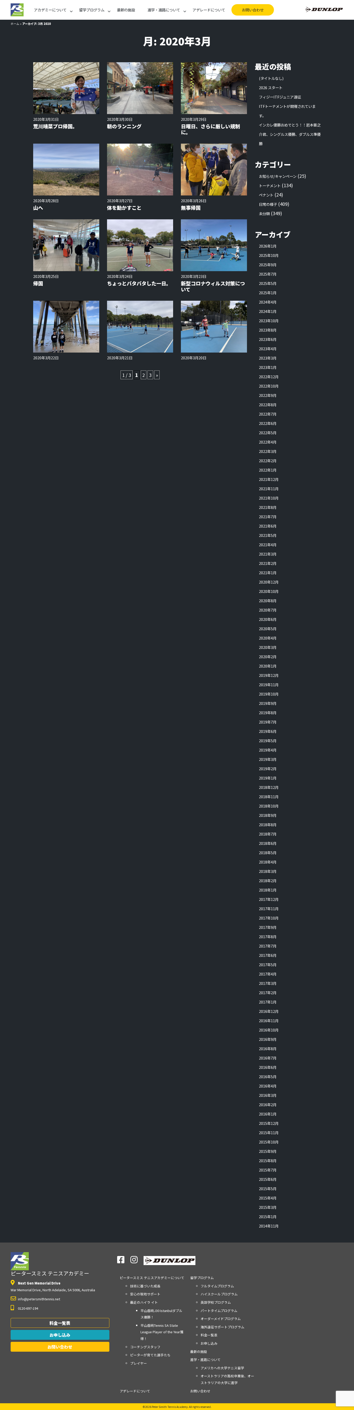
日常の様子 (268, 204)
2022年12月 (269, 376)
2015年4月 (268, 1198)
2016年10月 (269, 1030)
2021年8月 (268, 507)
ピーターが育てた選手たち (150, 1354)
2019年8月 (268, 712)
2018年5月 (268, 852)
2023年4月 (268, 348)
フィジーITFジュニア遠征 (280, 97)
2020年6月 (268, 619)
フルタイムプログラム (217, 1285)
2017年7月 (268, 946)
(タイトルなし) (271, 78)
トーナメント (270, 185)
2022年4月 (268, 442)
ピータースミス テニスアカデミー (50, 1273)
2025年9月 (268, 264)
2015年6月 (268, 1179)
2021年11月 (269, 488)
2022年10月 (269, 386)
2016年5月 (268, 1076)
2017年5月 (268, 964)
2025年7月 (268, 274)
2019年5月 (268, 740)
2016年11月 (269, 1020)
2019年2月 (268, 768)
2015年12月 (269, 1123)
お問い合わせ (253, 9)
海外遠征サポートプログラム (222, 1326)
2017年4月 (268, 974)
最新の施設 (126, 9)
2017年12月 (269, 899)
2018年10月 (269, 806)
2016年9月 (268, 1039)
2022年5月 (268, 432)
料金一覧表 (59, 1323)
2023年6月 (268, 339)
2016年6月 (268, 1067)
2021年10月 (269, 498)
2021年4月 (268, 544)
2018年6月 (268, 843)
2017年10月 (269, 918)
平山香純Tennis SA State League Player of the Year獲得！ (161, 1332)
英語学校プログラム (216, 1302)
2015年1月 (268, 1216)
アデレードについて (209, 9)
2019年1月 (268, 778)
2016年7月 (268, 1058)
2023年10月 (269, 320)
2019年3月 (268, 759)
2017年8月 (268, 936)
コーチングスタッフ (145, 1346)
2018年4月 (268, 862)
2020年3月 (268, 647)
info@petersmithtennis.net (39, 1298)
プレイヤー (138, 1363)
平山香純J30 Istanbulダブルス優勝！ (161, 1314)
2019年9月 (268, 703)
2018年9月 (268, 815)
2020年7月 (268, 610)
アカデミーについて (50, 9)
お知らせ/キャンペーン (277, 176)
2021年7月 (268, 516)
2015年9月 (268, 1151)
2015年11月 (269, 1132)
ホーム (15, 24)
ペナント (266, 195)
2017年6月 (268, 955)
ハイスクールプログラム (219, 1294)
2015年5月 (268, 1188)
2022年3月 (268, 451)
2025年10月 (269, 255)
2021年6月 (268, 526)
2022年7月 (268, 414)
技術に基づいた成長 (145, 1285)
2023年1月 (268, 367)
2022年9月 (268, 395)
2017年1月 (268, 1002)
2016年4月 (268, 1086)
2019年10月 (269, 694)
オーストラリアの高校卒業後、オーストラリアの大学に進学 (227, 1379)
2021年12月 (269, 479)
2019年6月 (268, 731)
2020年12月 (269, 582)
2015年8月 (268, 1160)
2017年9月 (268, 927)
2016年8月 (268, 1048)
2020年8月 (268, 600)
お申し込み (59, 1335)
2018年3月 (268, 871)
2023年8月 (268, 330)
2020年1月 (268, 666)
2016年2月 (268, 1104)
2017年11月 (269, 908)
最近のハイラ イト (144, 1302)
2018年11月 (269, 796)
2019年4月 (268, 750)
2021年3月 (268, 554)
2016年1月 (268, 1114)
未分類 (264, 213)
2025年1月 (268, 292)
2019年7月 (268, 722)
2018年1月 (268, 890)
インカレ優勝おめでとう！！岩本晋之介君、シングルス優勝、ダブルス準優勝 (290, 134)
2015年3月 (268, 1207)
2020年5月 (268, 628)
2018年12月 (269, 787)
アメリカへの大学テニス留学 (222, 1367)
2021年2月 (268, 563)
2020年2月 (268, 656)
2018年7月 (268, 834)
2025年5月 (268, 283)
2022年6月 (268, 423)
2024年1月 (268, 311)
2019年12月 (269, 675)
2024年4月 (268, 302)
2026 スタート (270, 87)
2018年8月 (268, 824)
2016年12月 (269, 1011)
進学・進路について (163, 9)
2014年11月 (269, 1226)
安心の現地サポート (145, 1294)
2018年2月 (268, 880)
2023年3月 (268, 358)
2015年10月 (269, 1142)
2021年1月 (268, 572)
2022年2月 (268, 460)
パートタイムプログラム (219, 1310)
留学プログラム (91, 9)
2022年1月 (268, 470)
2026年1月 (268, 246)
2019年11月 (269, 684)
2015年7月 (268, 1170)
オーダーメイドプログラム (221, 1318)
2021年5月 (268, 535)
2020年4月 (268, 638)
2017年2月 (268, 992)
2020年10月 (269, 591)
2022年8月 (268, 404)
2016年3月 (268, 1095)
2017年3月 (268, 983)
